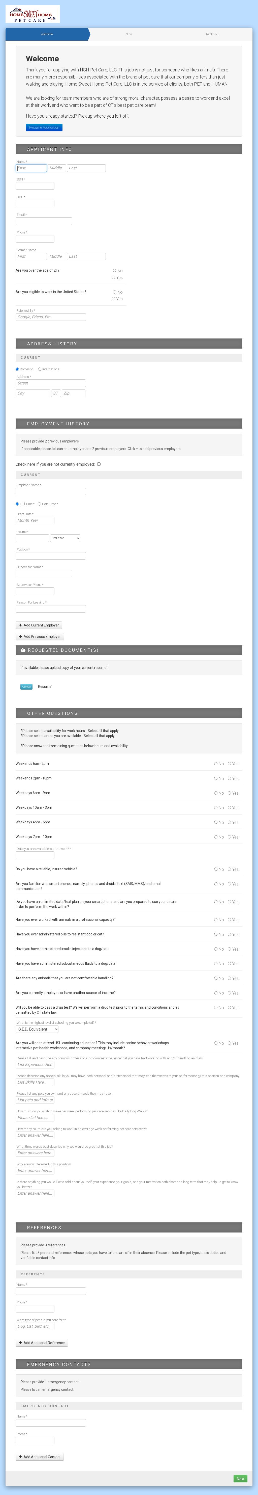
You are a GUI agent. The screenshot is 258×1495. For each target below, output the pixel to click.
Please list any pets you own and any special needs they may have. (64, 1093)
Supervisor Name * (30, 567)
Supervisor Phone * (30, 585)
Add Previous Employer (42, 637)
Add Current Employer (41, 625)
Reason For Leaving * (32, 602)
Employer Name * (29, 485)
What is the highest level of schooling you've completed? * (56, 1023)
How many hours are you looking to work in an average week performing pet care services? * (82, 1129)
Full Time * (27, 504)
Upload (26, 686)
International (51, 369)
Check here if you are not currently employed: (56, 464)
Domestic (26, 369)
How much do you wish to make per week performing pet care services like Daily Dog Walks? (82, 1111)
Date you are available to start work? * (44, 849)
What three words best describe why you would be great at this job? (65, 1146)
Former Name (26, 250)
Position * (23, 549)
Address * (24, 377)
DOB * (21, 197)
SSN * (21, 179)
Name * (22, 162)
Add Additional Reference (44, 1343)
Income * (22, 532)
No (120, 270)
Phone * (22, 232)
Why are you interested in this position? (44, 1164)
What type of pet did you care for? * (41, 1320)
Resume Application (44, 127)
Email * (22, 215)
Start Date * (25, 514)
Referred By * (26, 310)
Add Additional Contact (41, 1457)
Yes (119, 277)
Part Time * (50, 504)
